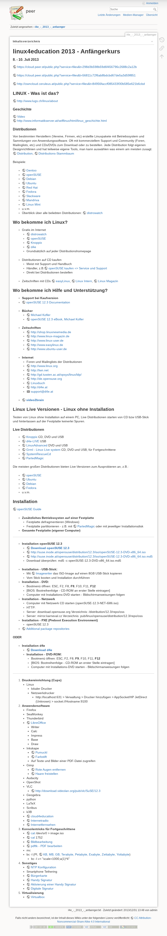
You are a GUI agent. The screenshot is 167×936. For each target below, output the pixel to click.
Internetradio (39, 820)
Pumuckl (41, 752)
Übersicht (151, 14)
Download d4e (41, 650)
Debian (31, 179)
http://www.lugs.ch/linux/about (37, 101)
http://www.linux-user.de (47, 340)
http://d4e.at (39, 387)
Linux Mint (33, 204)
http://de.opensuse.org (46, 378)
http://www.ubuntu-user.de (49, 349)
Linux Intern (84, 281)
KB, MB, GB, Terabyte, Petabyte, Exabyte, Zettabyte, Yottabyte (86, 854)
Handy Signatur (41, 880)
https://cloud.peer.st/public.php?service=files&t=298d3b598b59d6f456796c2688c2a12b (77, 67)
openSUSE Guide (29, 509)
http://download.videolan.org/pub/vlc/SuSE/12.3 (67, 791)
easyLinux (63, 281)
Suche (155, 9)
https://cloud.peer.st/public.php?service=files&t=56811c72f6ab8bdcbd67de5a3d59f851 (76, 75)
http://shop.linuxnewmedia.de (51, 332)
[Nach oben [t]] (162, 56)
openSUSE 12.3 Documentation (48, 302)
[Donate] (56, 926)
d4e (33, 247)
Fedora (31, 191)
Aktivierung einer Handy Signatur (53, 884)
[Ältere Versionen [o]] (162, 40)
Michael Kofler (40, 315)
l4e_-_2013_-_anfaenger (50, 26)
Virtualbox (38, 897)
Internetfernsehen (43, 824)
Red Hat (32, 187)
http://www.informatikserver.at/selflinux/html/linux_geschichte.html (62, 120)
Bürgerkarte (39, 875)
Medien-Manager (133, 14)
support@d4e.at (42, 391)
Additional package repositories (47, 628)
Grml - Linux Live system (43, 449)
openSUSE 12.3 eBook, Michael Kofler (57, 319)
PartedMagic (35, 458)
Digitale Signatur (42, 888)
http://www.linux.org (44, 366)
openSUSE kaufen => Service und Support (77, 268)
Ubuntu (31, 183)
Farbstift (41, 756)
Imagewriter (44, 573)
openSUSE (33, 174)
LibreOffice (38, 722)
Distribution (25, 153)
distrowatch (95, 213)
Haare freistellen (46, 773)
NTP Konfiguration (43, 867)
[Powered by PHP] (74, 926)
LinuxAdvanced (36, 445)
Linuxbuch (38, 383)
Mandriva (32, 200)
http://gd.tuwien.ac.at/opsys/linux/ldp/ (56, 374)
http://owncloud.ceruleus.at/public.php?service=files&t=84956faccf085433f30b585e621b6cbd (81, 84)
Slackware (33, 196)
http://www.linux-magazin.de (50, 336)
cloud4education (42, 816)
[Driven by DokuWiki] (128, 926)
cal (33, 837)
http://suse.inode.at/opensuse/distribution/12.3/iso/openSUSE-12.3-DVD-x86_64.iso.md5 (92, 556)
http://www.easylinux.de (47, 345)
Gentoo (31, 170)
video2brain (35, 400)
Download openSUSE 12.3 (50, 548)
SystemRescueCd (38, 454)
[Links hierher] (162, 48)
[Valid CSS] (110, 926)
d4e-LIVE (32, 441)
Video (21, 116)
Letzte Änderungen (109, 14)
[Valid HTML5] (92, 926)
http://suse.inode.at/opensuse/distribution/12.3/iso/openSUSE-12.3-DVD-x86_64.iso (88, 552)
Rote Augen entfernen (50, 769)
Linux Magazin (108, 281)
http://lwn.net (39, 370)
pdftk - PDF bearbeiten (46, 846)
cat (33, 833)
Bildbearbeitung (41, 842)
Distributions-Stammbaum (56, 153)
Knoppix (36, 242)
